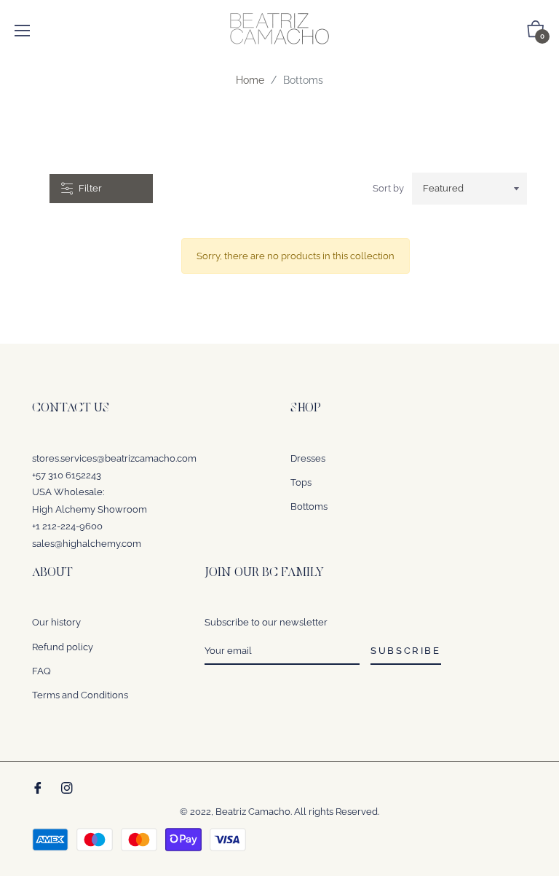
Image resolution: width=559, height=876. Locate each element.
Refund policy (62, 647)
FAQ (41, 671)
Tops (301, 482)
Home (250, 80)
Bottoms (309, 506)
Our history (56, 622)
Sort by (388, 188)
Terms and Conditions (80, 695)
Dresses (307, 458)
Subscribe (405, 650)
